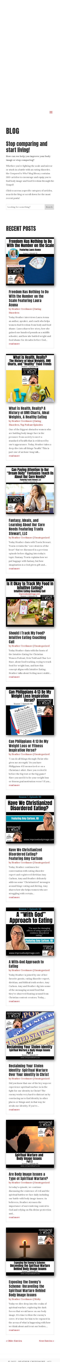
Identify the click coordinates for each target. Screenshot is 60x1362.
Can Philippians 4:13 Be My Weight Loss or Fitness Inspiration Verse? (28, 746)
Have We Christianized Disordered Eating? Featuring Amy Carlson (25, 854)
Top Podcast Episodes (31, 424)
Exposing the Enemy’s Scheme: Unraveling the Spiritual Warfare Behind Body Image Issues (27, 1288)
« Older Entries (14, 1341)
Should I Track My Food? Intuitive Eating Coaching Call (27, 637)
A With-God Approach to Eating (26, 964)
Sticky (37, 1299)
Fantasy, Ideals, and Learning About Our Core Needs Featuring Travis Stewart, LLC (27, 527)
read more (14, 343)
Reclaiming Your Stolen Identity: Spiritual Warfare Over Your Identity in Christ (29, 1070)
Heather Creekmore (22, 309)
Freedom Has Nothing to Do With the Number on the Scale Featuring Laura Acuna (29, 298)
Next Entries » (46, 1341)
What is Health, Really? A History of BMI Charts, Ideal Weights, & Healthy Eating (29, 412)
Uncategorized (41, 537)
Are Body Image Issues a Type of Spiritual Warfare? (28, 1176)
